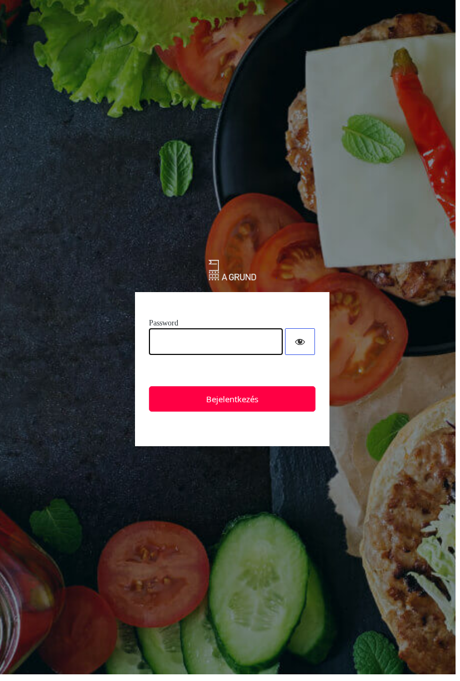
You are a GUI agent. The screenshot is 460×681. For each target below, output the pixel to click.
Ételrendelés (232, 270)
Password (163, 323)
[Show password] (300, 341)
